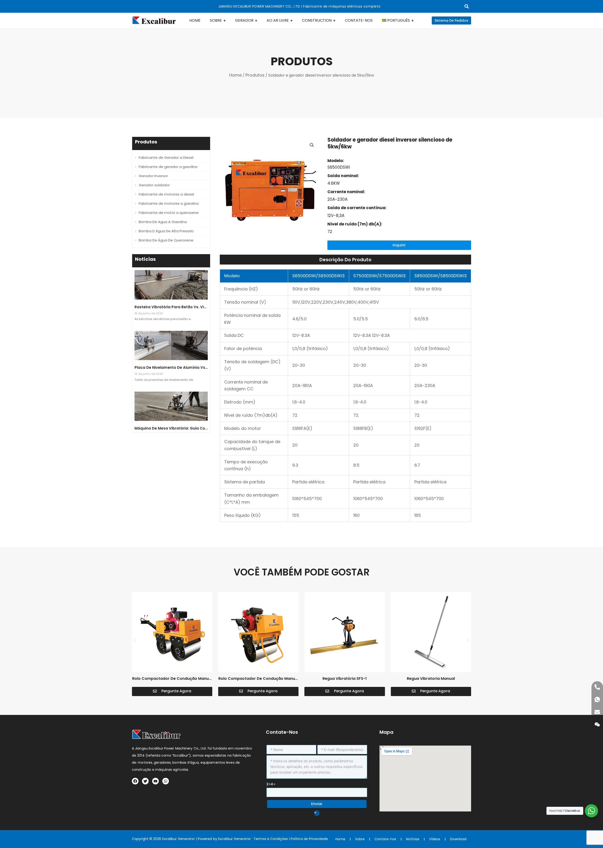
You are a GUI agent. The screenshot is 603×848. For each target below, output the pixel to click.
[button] (312, 145)
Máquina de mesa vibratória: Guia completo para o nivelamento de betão (205, 414)
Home (235, 75)
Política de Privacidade (309, 838)
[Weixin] (597, 724)
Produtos (255, 75)
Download (458, 839)
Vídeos (434, 839)
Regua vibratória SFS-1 (344, 678)
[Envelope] (597, 712)
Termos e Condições (270, 838)
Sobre (360, 839)
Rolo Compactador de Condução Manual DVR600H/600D (172, 681)
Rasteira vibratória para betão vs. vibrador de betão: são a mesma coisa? (205, 293)
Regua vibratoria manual (431, 678)
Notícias (412, 839)
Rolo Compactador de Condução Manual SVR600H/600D (258, 681)
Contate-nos (385, 839)
